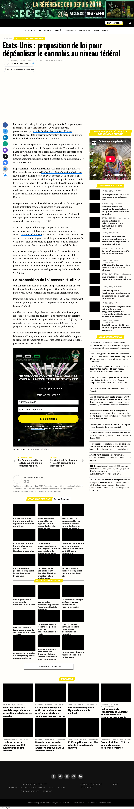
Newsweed (7, 38)
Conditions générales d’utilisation (25, 788)
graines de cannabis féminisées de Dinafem (110, 445)
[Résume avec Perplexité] (5, 150)
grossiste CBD (110, 424)
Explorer (30, 30)
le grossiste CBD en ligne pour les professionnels (109, 398)
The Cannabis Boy (30, 791)
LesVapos (97, 345)
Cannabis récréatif (40, 449)
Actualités (45, 30)
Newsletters (114, 23)
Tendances (84, 30)
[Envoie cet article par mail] (5, 169)
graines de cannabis (109, 353)
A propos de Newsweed (35, 784)
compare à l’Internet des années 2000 (35, 127)
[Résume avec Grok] (5, 156)
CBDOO (97, 455)
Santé (58, 30)
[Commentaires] (5, 175)
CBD (128, 432)
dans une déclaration (31, 234)
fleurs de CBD (108, 388)
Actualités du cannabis (29, 38)
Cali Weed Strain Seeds (112, 369)
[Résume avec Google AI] (5, 162)
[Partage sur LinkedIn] (5, 137)
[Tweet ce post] (5, 131)
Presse (51, 788)
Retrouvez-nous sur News (99, 784)
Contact (47, 791)
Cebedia (62, 788)
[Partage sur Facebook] (5, 125)
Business (69, 30)
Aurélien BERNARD (22, 63)
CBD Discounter (97, 466)
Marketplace (101, 30)
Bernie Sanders (68, 175)
